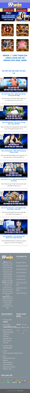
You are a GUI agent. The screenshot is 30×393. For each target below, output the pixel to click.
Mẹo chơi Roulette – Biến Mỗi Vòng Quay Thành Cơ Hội (13, 151)
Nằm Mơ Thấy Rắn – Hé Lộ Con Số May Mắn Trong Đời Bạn (13, 123)
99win (5, 262)
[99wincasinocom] (15, 5)
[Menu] (2, 5)
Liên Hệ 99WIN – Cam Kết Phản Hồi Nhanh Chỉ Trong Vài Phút (13, 237)
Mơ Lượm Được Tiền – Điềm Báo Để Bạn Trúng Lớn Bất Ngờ (14, 94)
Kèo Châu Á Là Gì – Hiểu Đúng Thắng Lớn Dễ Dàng (13, 180)
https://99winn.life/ (9, 327)
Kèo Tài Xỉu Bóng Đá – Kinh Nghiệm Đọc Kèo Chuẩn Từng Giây (13, 208)
